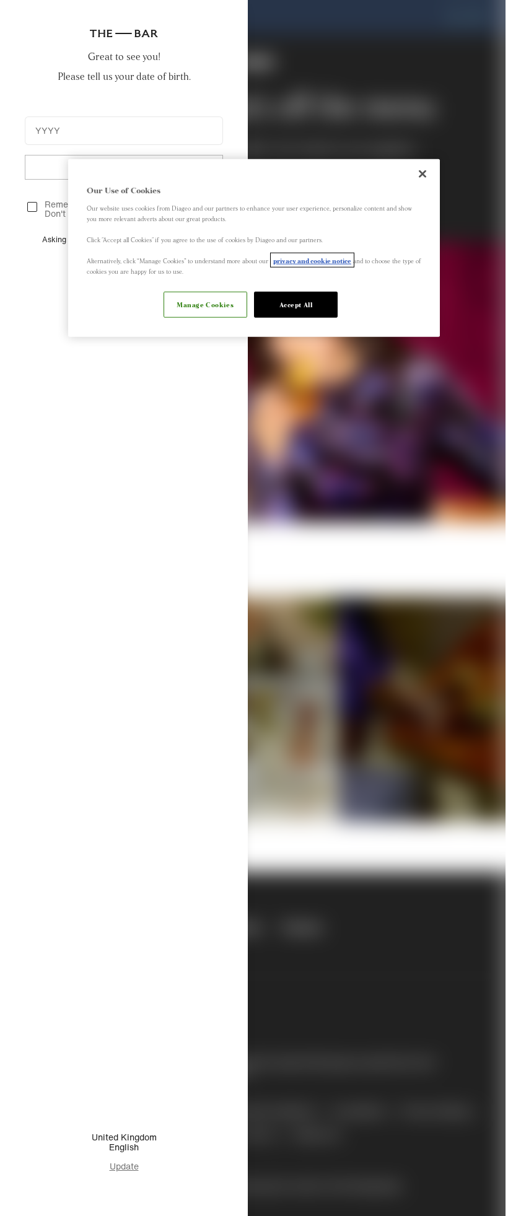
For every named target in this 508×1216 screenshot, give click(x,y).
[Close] (422, 174)
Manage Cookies (205, 304)
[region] (254, 248)
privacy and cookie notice (312, 260)
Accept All (296, 304)
